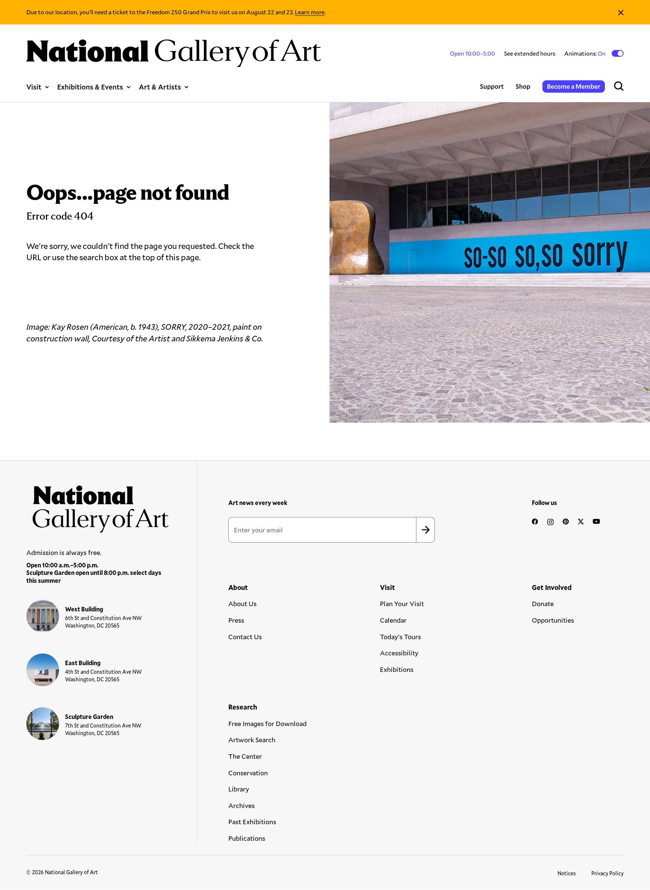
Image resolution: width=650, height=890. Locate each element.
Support (492, 86)
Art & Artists (160, 86)
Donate (543, 603)
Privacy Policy (607, 873)
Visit (33, 86)
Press (236, 620)
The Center (245, 756)
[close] (621, 12)
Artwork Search (251, 739)
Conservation (248, 772)
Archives (241, 805)
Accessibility (399, 652)
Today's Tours (400, 636)
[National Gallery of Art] (97, 505)
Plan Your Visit (402, 603)
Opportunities (553, 620)
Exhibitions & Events (90, 86)
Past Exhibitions (252, 821)
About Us (242, 603)
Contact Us (245, 636)
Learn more (310, 12)
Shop (523, 86)
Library (238, 788)
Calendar (393, 620)
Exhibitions (396, 669)
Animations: (585, 53)
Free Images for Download (267, 723)
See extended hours (529, 53)
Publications (246, 838)
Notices (566, 873)
